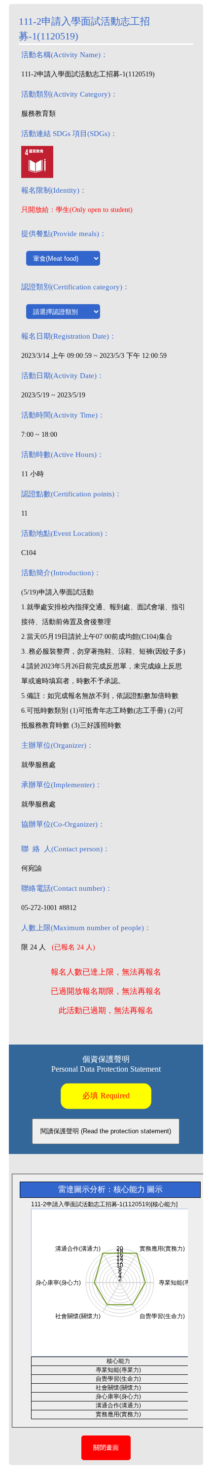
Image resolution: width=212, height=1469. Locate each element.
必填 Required (106, 1095)
